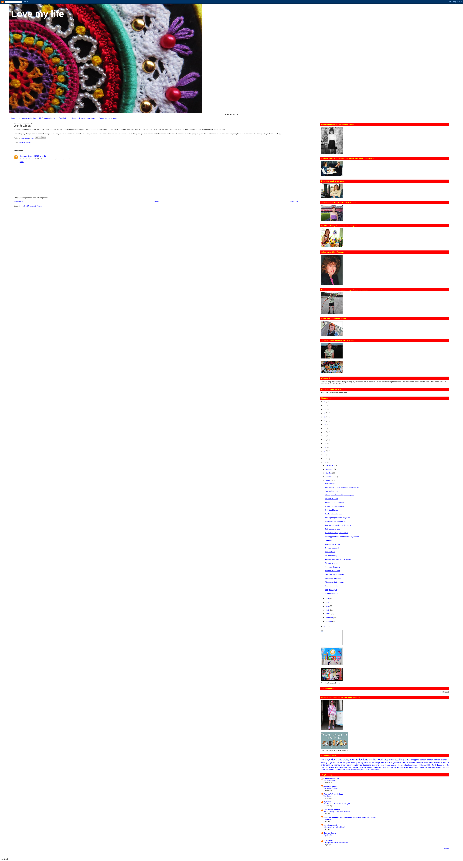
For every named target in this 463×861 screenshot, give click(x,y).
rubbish (421, 765)
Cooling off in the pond (333, 514)
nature (339, 762)
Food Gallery (63, 118)
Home (13, 118)
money (337, 765)
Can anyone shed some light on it (338, 525)
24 (325, 409)
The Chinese (327, 796)
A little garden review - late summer (335, 843)
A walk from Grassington (334, 506)
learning (390, 767)
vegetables (404, 767)
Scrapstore (439, 767)
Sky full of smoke (329, 780)
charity (421, 767)
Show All (446, 848)
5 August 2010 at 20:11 (37, 156)
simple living (356, 769)
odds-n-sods (434, 762)
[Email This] (36, 137)
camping (349, 769)
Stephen (328, 540)
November (330, 469)
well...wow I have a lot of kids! (334, 827)
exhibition (428, 765)
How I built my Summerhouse (83, 118)
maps (372, 769)
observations (402, 762)
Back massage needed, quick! (336, 521)
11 (325, 459)
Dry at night (327, 835)
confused (355, 767)
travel (363, 769)
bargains (367, 765)
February (329, 617)
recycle (346, 762)
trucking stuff (430, 767)
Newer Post (18, 201)
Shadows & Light (330, 786)
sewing (324, 762)
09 (325, 626)
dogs (330, 762)
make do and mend (335, 767)
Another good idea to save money (338, 559)
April (328, 610)
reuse (387, 762)
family (434, 765)
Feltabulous (328, 841)
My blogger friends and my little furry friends (342, 537)
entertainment (327, 765)
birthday (376, 769)
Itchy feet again (331, 590)
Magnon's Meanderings (333, 794)
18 (325, 432)
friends (425, 762)
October (329, 473)
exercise (445, 760)
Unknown (23, 156)
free (372, 762)
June (328, 602)
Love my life (37, 14)
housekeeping (340, 769)
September (330, 477)
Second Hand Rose (332, 571)
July (327, 598)
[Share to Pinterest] (45, 137)
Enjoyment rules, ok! (333, 578)
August (328, 480)
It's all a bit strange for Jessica (336, 533)
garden (423, 760)
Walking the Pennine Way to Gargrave (339, 495)
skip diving (382, 767)
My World (327, 802)
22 (325, 417)
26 (325, 402)
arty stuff (389, 759)
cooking (324, 767)
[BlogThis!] (38, 137)
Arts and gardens (331, 491)
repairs (368, 769)
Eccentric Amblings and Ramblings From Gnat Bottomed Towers (349, 817)
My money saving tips (27, 118)
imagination (412, 765)
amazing (404, 765)
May (327, 606)
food (380, 759)
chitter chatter (433, 760)
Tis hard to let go (331, 563)
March (328, 614)
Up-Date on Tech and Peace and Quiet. (337, 804)
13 (325, 451)
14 (325, 447)
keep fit (446, 765)
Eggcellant (327, 819)
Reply (22, 162)
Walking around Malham (334, 502)
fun (334, 762)
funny (349, 765)
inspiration (347, 767)
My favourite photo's (47, 118)
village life (379, 762)
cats (407, 759)
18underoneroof (330, 825)
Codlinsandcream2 (331, 778)
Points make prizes (332, 529)
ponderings (357, 765)
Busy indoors (330, 552)
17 (325, 436)
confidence (330, 769)
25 (325, 405)
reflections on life (366, 759)
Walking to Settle (331, 499)
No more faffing (331, 555)
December (330, 465)
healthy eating (357, 762)
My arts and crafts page (108, 118)
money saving (415, 762)
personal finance (366, 767)
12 (325, 455)
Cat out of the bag (332, 593)
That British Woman (331, 810)
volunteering (395, 765)
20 (325, 424)
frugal (393, 762)
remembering (385, 765)
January (329, 621)
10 (325, 462)
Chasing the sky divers (333, 544)
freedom (445, 762)
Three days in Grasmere (334, 582)
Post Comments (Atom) (33, 206)
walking (28, 142)
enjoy (343, 765)
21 (325, 421)
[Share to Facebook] (42, 137)
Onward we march (332, 548)
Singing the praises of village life (337, 518)
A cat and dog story (332, 567)
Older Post (294, 201)
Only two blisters (331, 510)
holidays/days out (331, 759)
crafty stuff (349, 759)
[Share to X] (40, 137)
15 (325, 443)
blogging (375, 765)
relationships (413, 767)
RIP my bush (330, 483)
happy (439, 765)
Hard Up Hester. (329, 833)
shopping (22, 142)
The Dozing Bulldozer (330, 788)
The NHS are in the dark (334, 574)
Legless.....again (331, 586)
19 (325, 428)
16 (325, 440)
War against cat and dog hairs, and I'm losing (342, 487)
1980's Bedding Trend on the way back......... (339, 811)
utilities (396, 767)
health (367, 762)
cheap (375, 767)
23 (325, 413)
